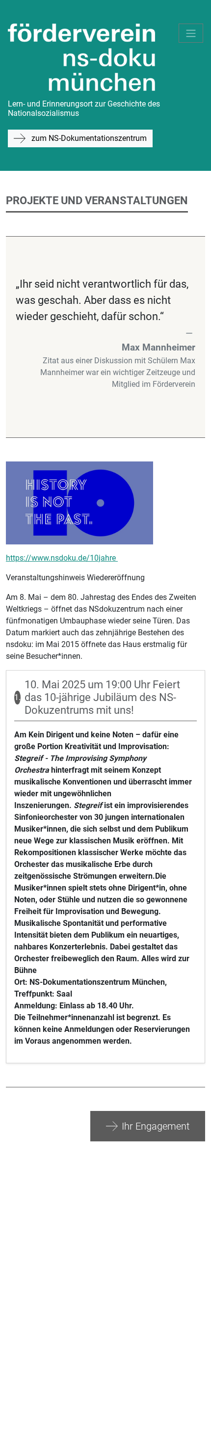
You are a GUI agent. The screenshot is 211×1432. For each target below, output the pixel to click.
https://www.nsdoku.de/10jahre (62, 558)
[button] (147, 1126)
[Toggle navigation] (191, 33)
